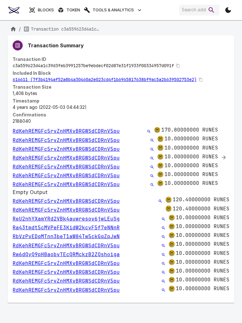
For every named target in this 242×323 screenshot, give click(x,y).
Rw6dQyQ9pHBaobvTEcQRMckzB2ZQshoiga (66, 254)
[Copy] (178, 66)
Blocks (46, 10)
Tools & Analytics (113, 10)
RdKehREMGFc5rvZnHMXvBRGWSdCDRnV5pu (66, 131)
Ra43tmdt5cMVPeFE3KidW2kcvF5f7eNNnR (66, 227)
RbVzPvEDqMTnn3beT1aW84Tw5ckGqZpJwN (66, 236)
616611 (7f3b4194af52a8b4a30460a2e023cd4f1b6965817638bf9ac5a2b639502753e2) (105, 79)
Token (73, 10)
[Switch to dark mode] (228, 10)
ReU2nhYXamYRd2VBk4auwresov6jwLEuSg (66, 218)
